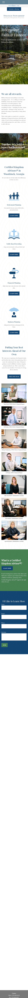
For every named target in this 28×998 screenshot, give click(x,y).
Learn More (7, 568)
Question (3, 632)
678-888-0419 (16, 995)
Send (4, 645)
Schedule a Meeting (14, 9)
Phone (3, 623)
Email (3, 613)
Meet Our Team (14, 376)
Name (3, 604)
